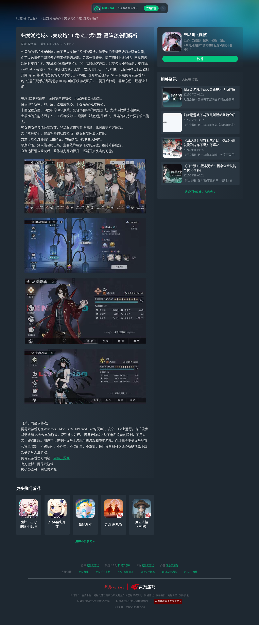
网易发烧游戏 (169, 572)
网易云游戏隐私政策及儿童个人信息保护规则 (117, 595)
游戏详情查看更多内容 (199, 191)
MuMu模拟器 (148, 572)
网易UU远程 (190, 572)
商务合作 (172, 595)
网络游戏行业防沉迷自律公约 (132, 601)
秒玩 (200, 59)
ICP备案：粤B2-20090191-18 (130, 607)
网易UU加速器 (125, 572)
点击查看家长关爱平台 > (168, 601)
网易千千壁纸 (103, 572)
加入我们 (184, 595)
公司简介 (75, 595)
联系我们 (161, 595)
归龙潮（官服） (27, 18)
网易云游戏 (61, 458)
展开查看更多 (83, 541)
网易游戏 (83, 572)
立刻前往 (151, 8)
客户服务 (86, 595)
